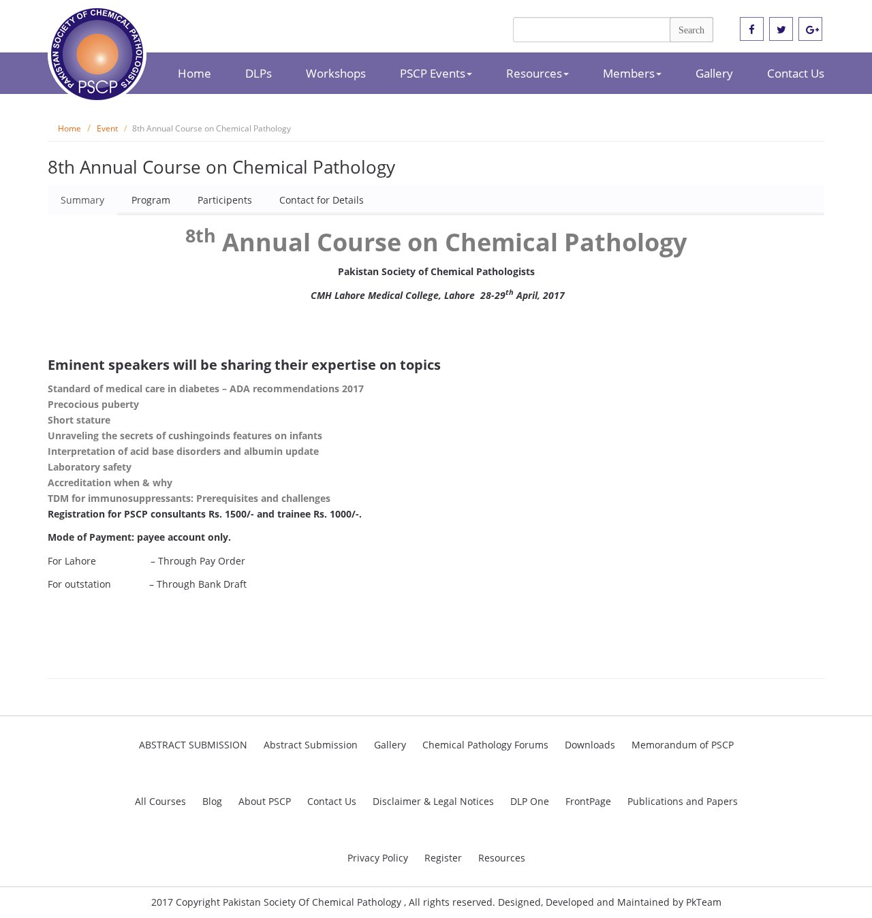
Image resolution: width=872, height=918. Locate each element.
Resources (534, 73)
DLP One (529, 801)
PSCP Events (432, 73)
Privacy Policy (377, 857)
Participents (225, 199)
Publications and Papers (682, 801)
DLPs (258, 73)
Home (194, 73)
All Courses (160, 801)
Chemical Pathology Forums (485, 744)
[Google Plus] (810, 29)
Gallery (714, 73)
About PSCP (264, 801)
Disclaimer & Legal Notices (433, 801)
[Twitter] (781, 29)
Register (443, 857)
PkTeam (703, 902)
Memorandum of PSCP (683, 744)
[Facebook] (752, 29)
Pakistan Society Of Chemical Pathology (313, 902)
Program (150, 199)
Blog (212, 801)
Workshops (336, 73)
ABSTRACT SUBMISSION (193, 744)
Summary (82, 199)
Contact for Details (321, 199)
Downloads (590, 744)
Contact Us (795, 73)
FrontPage (588, 801)
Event (107, 128)
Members (629, 73)
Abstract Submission (311, 744)
